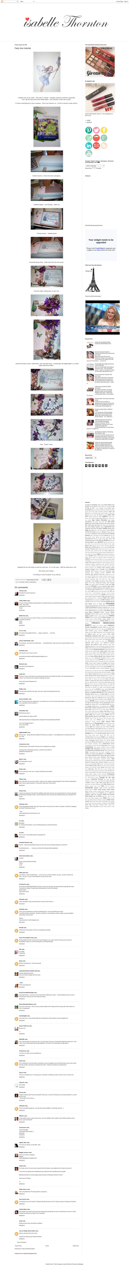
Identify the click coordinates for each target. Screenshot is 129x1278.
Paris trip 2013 (89, 716)
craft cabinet (92, 584)
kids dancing (102, 672)
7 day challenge (99, 508)
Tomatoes (87, 780)
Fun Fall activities (103, 629)
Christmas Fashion (100, 572)
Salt (100, 745)
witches (112, 801)
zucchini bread (103, 806)
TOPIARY (87, 782)
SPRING (108, 753)
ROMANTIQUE (106, 743)
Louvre (86, 689)
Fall (103, 600)
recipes (107, 737)
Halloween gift (89, 644)
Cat (100, 559)
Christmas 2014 (89, 571)
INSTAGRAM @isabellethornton (94, 225)
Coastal (112, 577)
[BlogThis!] (45, 580)
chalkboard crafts (101, 562)
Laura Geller (108, 677)
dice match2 (88, 591)
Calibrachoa (111, 554)
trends (104, 782)
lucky (98, 689)
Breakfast (92, 549)
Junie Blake (92, 668)
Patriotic (87, 718)
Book (86, 547)
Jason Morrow (67, 1264)
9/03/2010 (22, 1100)
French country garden (104, 619)
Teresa (21, 1072)
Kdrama (107, 668)
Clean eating (91, 577)
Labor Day (90, 677)
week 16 (106, 792)
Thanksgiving (110, 774)
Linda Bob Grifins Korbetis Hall (28, 971)
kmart (112, 674)
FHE (88, 610)
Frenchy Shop (101, 627)
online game (106, 709)
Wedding (101, 792)
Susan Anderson (24, 1026)
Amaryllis (105, 514)
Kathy (21, 769)
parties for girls (97, 716)
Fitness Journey (104, 612)
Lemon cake (92, 684)
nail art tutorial (103, 702)
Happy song (88, 647)
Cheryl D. (21, 1082)
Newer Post (18, 1246)
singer (87, 752)
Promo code (94, 733)
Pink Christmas (96, 726)
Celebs (87, 562)
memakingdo (23, 1016)
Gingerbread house (101, 632)
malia (20, 1221)
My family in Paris (104, 701)
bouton (90, 547)
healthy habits (103, 651)
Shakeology (97, 748)
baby (86, 530)
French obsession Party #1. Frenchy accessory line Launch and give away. (104, 353)
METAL (92, 694)
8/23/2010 (22, 932)
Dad (92, 588)
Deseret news (91, 589)
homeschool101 (23, 699)
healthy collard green (109, 649)
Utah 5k (107, 786)
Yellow (86, 804)
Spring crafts (103, 755)
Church (93, 576)
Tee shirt (110, 770)
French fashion (96, 620)
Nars (90, 704)
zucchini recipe (110, 806)
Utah (102, 786)
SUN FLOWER (89, 765)
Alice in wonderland (93, 513)
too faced (100, 780)
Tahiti (99, 769)
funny (109, 629)
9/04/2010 (22, 1160)
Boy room (101, 547)
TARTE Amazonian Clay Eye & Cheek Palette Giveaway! (103, 420)
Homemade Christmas (100, 658)
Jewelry (109, 666)
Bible (107, 538)
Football (91, 615)
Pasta (113, 716)
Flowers (112, 614)
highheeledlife (23, 732)
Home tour (91, 658)
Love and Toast (92, 689)
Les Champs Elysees (101, 684)
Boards (106, 543)
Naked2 (112, 702)
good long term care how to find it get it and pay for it (98, 637)
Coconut (87, 579)
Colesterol (92, 579)
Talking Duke (111, 769)
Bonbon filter (88, 545)
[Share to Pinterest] (50, 580)
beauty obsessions (105, 533)
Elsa (109, 596)
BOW (93, 547)
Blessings (87, 542)
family (90, 604)
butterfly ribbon (109, 552)
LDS (90, 679)
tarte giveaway (94, 770)
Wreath (112, 803)
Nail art (89, 702)
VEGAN (105, 787)
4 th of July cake (108, 506)
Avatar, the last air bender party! (103, 442)
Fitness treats (94, 614)
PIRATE (112, 726)
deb (20, 949)
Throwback (87, 779)
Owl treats (109, 713)
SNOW (87, 753)
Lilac (91, 685)
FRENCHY (111, 625)
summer (108, 760)
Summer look (111, 762)
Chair (90, 562)
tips (110, 779)
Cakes (99, 554)
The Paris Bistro (110, 775)
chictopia (87, 569)
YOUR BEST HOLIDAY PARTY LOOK (101, 804)
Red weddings (97, 738)
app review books (101, 518)
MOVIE (92, 701)
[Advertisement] (49, 40)
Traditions (93, 782)
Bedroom (106, 535)
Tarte (89, 770)
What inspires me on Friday (93, 796)
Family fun (95, 603)
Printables (88, 733)
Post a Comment (21, 1242)
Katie (20, 1061)
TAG (96, 769)
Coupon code (105, 582)
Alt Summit (99, 514)
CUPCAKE (94, 586)
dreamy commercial (89, 594)
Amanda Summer (24, 842)
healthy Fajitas (96, 651)
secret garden (97, 747)
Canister (94, 555)
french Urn (95, 625)
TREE (100, 782)
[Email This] (43, 580)
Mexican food (98, 694)
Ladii (20, 674)
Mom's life (103, 695)
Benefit (112, 537)
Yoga (90, 804)
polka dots (90, 730)
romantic (90, 743)
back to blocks (97, 530)
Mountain (87, 701)
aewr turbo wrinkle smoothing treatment (98, 511)
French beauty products (96, 617)
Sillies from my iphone (94, 750)
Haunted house (106, 647)
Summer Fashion (103, 762)
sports (104, 753)
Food (86, 615)
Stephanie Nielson (105, 758)
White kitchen (93, 799)
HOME (88, 120)
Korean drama (100, 675)
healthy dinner (88, 651)
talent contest (104, 769)
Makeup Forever (110, 690)
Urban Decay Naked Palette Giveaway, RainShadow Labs (103, 343)
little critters (100, 685)
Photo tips (91, 723)
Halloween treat (89, 646)
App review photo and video (92, 525)
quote (97, 735)
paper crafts (88, 714)
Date (94, 588)
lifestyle (87, 685)
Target (86, 770)
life (113, 684)
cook (93, 581)
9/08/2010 (22, 1225)
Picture (87, 725)
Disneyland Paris (105, 591)
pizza (89, 728)
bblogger (104, 532)
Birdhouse (101, 540)
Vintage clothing (106, 789)
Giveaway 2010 (96, 636)
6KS (93, 508)
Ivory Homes (102, 664)
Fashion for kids (98, 605)
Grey (86, 639)
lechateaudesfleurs (107, 682)
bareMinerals (88, 532)
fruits (93, 629)
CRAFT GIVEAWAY (100, 584)
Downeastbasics (97, 593)
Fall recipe (103, 601)
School (109, 745)
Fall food (112, 599)
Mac (101, 689)
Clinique (96, 577)
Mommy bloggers (110, 695)
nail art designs (95, 702)
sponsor (100, 753)
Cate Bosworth (106, 560)
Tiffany (21, 779)
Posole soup (96, 731)
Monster (100, 697)
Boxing (96, 547)
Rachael (21, 664)
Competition (88, 581)
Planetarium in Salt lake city (107, 728)
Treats (97, 782)
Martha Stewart (105, 692)
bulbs (110, 550)
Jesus (105, 666)
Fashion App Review (90, 605)
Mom (99, 695)
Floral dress (107, 614)
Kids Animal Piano (89, 672)
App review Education (99, 520)
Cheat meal (88, 565)
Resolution (92, 740)
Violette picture (52, 233)
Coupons (112, 582)
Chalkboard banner (109, 562)
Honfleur (108, 658)
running (87, 745)
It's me (21, 630)
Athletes (100, 528)
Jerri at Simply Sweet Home (27, 1231)
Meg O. (21, 759)
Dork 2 (90, 593)
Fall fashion (107, 599)
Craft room (108, 584)
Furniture (91, 630)
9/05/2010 (22, 1184)
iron (109, 663)
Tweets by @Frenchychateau (93, 296)
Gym (104, 639)
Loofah (105, 685)
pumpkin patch (106, 733)
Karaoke (98, 668)
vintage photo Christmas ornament (106, 791)
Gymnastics (108, 639)
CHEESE (93, 565)
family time (102, 603)
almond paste (92, 514)
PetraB (21, 927)
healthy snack (88, 653)
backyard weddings (105, 530)
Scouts (112, 745)
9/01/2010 (22, 965)
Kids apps (96, 672)
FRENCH (87, 617)
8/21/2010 (22, 894)
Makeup (104, 691)
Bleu (91, 542)
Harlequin (94, 647)
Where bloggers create (97, 798)
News (93, 706)
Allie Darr (112, 513)
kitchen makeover (93, 673)
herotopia (108, 653)
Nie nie (108, 706)
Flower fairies (44, 99)
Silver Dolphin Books (109, 750)
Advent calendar (96, 509)
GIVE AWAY (111, 634)
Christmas (111, 569)
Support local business (90, 767)
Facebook (87, 599)
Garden (27, 582)
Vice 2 (91, 789)
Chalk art (94, 562)
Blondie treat (107, 542)
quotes (101, 735)
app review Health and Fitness (96, 523)
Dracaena (103, 593)
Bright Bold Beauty (100, 549)
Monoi (96, 697)
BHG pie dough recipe (99, 538)
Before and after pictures (103, 537)
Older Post (76, 1246)
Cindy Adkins (23, 600)
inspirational (99, 663)
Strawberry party (89, 760)
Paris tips (112, 714)
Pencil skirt (111, 719)
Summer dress (94, 762)
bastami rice (98, 532)
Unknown (21, 650)
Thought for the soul (106, 777)
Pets (113, 721)
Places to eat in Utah (96, 728)
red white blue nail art (106, 738)
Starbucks (112, 757)
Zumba (87, 808)
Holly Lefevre (23, 1189)
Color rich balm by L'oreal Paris (105, 579)
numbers (94, 709)
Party (103, 716)
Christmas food (110, 572)
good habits (111, 636)
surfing (98, 767)
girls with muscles (101, 634)
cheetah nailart (110, 565)
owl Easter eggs (103, 713)
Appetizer (97, 526)
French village (103, 625)
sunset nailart (103, 765)
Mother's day (111, 699)
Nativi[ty (94, 704)
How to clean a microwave (97, 661)
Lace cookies (97, 677)
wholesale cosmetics (102, 799)
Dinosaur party (97, 591)
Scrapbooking (32, 582)
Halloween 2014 (98, 642)
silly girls (102, 750)
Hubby (86, 663)
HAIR (113, 639)
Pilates (97, 725)
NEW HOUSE (105, 704)
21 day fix (94, 506)
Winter (109, 799)
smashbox (107, 752)
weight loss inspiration (96, 794)
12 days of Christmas (91, 505)
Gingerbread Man (110, 632)
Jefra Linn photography (90, 666)
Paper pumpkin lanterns (99, 714)
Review (101, 740)
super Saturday (110, 765)
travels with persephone (51, 848)
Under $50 (100, 784)
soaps (90, 753)
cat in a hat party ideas (96, 560)
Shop (86, 750)
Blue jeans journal (93, 543)
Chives (97, 569)
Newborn (89, 706)
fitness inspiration (94, 612)
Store (112, 759)
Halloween (111, 641)
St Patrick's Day (105, 757)
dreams (108, 593)
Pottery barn (102, 731)
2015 (90, 506)
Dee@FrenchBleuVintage (26, 992)
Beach (89, 533)
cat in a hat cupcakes (106, 559)
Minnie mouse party (92, 695)
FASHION (110, 604)
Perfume (98, 721)
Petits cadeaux (105, 721)
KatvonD (102, 668)
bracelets (106, 547)
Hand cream (96, 646)
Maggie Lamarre (24, 1152)
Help (104, 653)
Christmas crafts (110, 571)
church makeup (99, 576)
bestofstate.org (89, 538)
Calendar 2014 (104, 554)
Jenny (21, 1166)
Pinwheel (108, 726)
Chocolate (102, 569)
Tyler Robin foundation (90, 784)
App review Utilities (90, 526)
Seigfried (103, 747)
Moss (93, 699)
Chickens (108, 567)
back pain (91, 530)
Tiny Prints (106, 779)
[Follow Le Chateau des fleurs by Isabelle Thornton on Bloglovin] (92, 291)
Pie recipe (92, 725)
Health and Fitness (99, 649)
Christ (106, 569)
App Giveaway (92, 518)
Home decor (98, 656)
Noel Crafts (88, 708)
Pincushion (103, 725)
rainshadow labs (89, 737)
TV (113, 782)
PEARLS (99, 719)
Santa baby (104, 745)
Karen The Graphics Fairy (26, 937)
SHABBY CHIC (89, 748)
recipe (103, 737)
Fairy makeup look (97, 599)
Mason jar (111, 692)
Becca (91, 535)
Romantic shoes (97, 743)
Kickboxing (107, 670)
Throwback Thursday (97, 779)
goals (106, 636)
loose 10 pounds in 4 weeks (95, 687)
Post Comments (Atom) (28, 1248)
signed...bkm (22, 1142)
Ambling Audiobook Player (94, 516)
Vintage (99, 789)
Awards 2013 (111, 528)
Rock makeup (106, 742)
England (112, 596)
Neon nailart (99, 704)
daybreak (108, 588)
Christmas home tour (99, 574)
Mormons (89, 699)
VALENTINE (89, 788)
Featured (104, 607)
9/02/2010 (22, 987)
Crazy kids (87, 586)
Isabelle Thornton (94, 664)
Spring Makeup (89, 757)
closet (109, 577)
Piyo (86, 728)
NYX (97, 709)
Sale (98, 745)
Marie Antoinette (97, 692)
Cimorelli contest (107, 576)
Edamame (94, 596)
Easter (104, 594)
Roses (112, 743)
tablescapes (91, 769)
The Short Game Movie (91, 777)
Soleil (93, 753)
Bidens (110, 538)
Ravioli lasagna (97, 737)
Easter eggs (109, 594)
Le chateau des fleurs (97, 679)
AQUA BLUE (108, 527)
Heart (101, 653)
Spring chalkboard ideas (94, 755)
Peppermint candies (90, 721)
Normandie (99, 707)
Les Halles (109, 684)
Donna (21, 791)
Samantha (22, 710)
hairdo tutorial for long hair (99, 641)
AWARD (105, 528)
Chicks (112, 567)
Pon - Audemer (96, 730)
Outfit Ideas (107, 711)
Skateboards (92, 752)
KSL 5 (106, 675)
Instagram (105, 663)
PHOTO (87, 723)
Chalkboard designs (90, 564)
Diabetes (112, 589)
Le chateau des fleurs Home (96, 680)
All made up (106, 513)
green (112, 637)
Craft (20, 582)
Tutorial (110, 782)
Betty (20, 961)
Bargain (94, 532)
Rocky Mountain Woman (26, 1004)
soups (96, 753)
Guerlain (90, 639)
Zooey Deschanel (94, 806)
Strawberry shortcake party (99, 760)
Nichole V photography (100, 706)
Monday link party (89, 697)
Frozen (90, 629)
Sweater (103, 767)
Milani (103, 694)
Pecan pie (105, 719)
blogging (95, 542)
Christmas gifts (89, 574)
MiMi (106, 694)
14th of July (101, 504)
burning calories (102, 552)
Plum (86, 730)
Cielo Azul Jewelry (24, 856)
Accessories (88, 510)
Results (97, 740)
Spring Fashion (110, 755)
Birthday (106, 540)
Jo (20, 832)
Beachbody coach (95, 533)
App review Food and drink (100, 521)
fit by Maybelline (100, 610)
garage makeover (98, 630)
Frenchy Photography (91, 627)
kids (112, 670)
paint (113, 713)
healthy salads (110, 651)
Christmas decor (89, 572)
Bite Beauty (111, 540)
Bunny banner (94, 552)
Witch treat (108, 801)
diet (93, 591)
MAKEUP (89, 122)
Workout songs (106, 803)
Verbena (87, 789)
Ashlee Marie (23, 1209)
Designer (97, 589)
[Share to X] (47, 580)
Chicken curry (93, 567)
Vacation (112, 786)
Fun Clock (96, 629)
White (105, 798)
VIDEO (95, 789)
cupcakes (99, 586)
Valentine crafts (98, 787)
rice (105, 740)
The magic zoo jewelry (101, 775)
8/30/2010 (22, 955)
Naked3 (87, 704)
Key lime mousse (101, 670)
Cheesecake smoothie (101, 565)
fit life (105, 610)
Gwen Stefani (99, 639)
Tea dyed (100, 770)
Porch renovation (89, 731)
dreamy (112, 593)
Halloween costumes (109, 642)
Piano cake (111, 723)
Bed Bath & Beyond (99, 535)
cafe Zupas (93, 554)
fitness (108, 610)
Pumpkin (100, 733)
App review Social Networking (107, 525)
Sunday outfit (96, 765)
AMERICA (105, 516)
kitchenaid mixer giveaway (104, 673)
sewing (112, 747)
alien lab (100, 513)
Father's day (105, 605)
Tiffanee (21, 1116)
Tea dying (105, 770)
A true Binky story (109, 508)
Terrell (21, 1092)
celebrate (112, 560)
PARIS (107, 714)
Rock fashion (99, 742)
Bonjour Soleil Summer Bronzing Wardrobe (103, 545)
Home (47, 1246)
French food (104, 621)
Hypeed (91, 663)
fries (107, 627)
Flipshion (101, 614)
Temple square (110, 772)
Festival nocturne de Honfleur (96, 608)
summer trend (103, 764)
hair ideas (87, 641)
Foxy (107, 615)
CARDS (87, 559)
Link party (94, 685)
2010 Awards (108, 505)
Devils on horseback (105, 589)
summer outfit (96, 764)
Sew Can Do (22, 1199)
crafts (112, 584)
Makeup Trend (88, 692)
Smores (112, 752)
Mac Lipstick (105, 689)
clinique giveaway (103, 577)
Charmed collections (109, 564)
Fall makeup (97, 601)
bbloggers (108, 532)
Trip (107, 782)
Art (97, 528)
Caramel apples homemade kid (106, 557)
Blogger (81, 1264)
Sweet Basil (108, 767)
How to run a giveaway (109, 661)
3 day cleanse (100, 506)
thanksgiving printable (90, 775)
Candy (90, 555)
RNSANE (21, 1039)
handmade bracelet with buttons (106, 646)
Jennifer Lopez (100, 666)
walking (87, 792)
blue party (101, 543)
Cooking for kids (104, 581)
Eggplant (99, 596)
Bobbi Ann (22, 615)
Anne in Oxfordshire (25, 640)
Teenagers (104, 772)
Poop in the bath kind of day (107, 730)
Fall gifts (87, 601)
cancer (86, 555)
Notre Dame (105, 707)
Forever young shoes (99, 615)
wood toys (94, 803)
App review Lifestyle (109, 523)
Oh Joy (100, 709)
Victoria (21, 590)
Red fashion (91, 738)
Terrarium (104, 774)
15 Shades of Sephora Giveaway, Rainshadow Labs (104, 432)
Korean (94, 675)
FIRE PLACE (92, 610)
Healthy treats (95, 653)
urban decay (107, 784)
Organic (101, 711)
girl (85, 634)
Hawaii (92, 649)
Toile (113, 779)
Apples (102, 526)
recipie (110, 737)
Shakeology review (104, 748)
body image (111, 543)
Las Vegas (102, 677)
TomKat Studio (94, 780)
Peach (91, 718)
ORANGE (112, 709)
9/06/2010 (22, 1194)
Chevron (87, 567)
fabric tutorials (110, 598)
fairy (23, 582)
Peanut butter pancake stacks (106, 718)
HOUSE (101, 659)
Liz (20, 821)
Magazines (98, 690)
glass (103, 636)
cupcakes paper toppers (108, 586)
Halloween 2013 (89, 642)
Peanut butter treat (90, 719)
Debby (21, 689)
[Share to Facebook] (48, 580)
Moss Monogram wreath (101, 699)
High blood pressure (105, 654)
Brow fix (107, 549)
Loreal (112, 687)
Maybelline (87, 694)
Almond (87, 514)
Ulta (97, 784)
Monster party (106, 697)
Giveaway (88, 636)
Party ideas (108, 716)
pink (91, 726)
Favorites (99, 607)
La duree (110, 675)
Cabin (89, 554)
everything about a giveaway (95, 598)
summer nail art (88, 764)
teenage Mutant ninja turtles (95, 772)
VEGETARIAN (111, 787)
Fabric (105, 598)
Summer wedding (110, 764)
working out (100, 803)
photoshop (106, 723)
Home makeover (107, 656)
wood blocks (88, 803)
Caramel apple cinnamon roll (103, 555)
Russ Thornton (92, 745)
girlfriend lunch (92, 634)
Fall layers (92, 601)
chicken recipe (101, 567)
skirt (97, 752)
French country (106, 617)
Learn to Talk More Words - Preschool (94, 682)
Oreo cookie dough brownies (92, 711)
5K (90, 508)
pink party (102, 726)
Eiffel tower (104, 596)
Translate (98, 168)
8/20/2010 (22, 595)
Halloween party (97, 644)
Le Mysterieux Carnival (108, 680)
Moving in (97, 701)
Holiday (92, 656)
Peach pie (96, 718)
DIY (111, 591)
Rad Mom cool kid (109, 735)
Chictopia (92, 569)
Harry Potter (99, 647)
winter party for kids (100, 801)
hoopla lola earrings (94, 659)
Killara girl (22, 872)
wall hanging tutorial (94, 792)
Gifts (95, 632)
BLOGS (100, 542)
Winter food (92, 801)
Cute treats (88, 588)
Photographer (99, 723)
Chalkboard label (100, 564)
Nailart (108, 702)
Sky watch (101, 752)
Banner (112, 530)
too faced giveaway (109, 780)
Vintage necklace (93, 791)
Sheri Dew (112, 748)
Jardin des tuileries (109, 664)
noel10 (94, 708)
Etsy (86, 598)
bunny (89, 552)
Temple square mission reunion (93, 774)
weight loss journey (108, 794)
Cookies (96, 581)
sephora (108, 747)
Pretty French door (110, 731)
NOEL (112, 706)
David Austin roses (101, 588)
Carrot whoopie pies (94, 559)
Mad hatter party (92, 690)
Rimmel (93, 742)
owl (98, 713)
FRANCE (111, 615)
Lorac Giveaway (107, 687)
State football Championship (92, 758)
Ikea (94, 663)
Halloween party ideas (108, 644)
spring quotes (96, 757)
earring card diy (98, 594)
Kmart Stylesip (88, 675)
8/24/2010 (22, 944)
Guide (94, 639)
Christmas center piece (99, 571)
